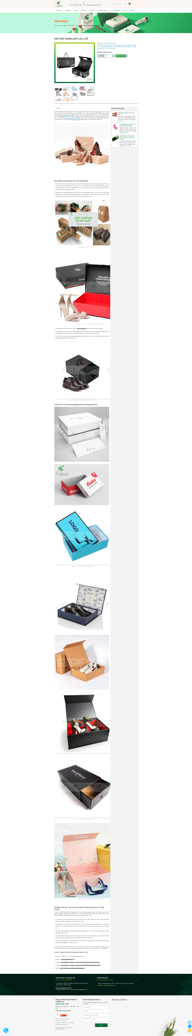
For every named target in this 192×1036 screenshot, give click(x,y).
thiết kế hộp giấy (110, 48)
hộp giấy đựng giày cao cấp (108, 45)
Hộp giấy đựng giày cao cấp (66, 114)
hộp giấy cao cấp (69, 118)
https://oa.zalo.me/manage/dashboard (72, 968)
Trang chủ (57, 25)
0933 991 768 (77, 5)
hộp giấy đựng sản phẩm (123, 45)
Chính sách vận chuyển (62, 1019)
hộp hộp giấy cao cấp (106, 46)
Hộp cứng (78, 25)
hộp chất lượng (96, 111)
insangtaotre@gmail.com (94, 5)
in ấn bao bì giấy (125, 46)
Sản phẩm (64, 25)
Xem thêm (121, 121)
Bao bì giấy (71, 25)
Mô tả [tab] (58, 108)
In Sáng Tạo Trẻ (76, 119)
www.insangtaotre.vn (67, 959)
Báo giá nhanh (121, 55)
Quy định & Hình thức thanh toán (65, 1022)
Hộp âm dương (81, 328)
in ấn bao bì (116, 46)
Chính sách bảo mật (61, 1024)
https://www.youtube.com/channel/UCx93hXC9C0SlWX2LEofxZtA (80, 965)
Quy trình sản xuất (61, 1020)
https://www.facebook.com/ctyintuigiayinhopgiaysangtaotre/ (80, 962)
